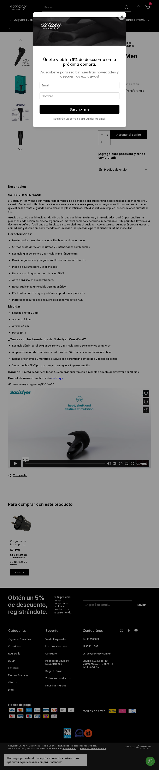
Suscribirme (79, 109)
